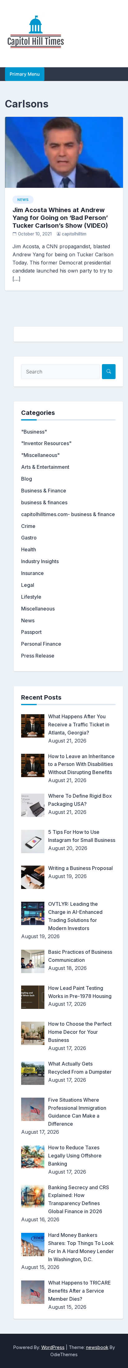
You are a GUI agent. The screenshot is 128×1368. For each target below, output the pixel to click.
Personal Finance (41, 644)
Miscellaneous (38, 609)
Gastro (29, 537)
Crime (28, 526)
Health (28, 549)
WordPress (53, 1347)
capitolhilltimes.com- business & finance (68, 514)
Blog (26, 479)
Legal (27, 585)
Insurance (32, 573)
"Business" (34, 432)
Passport (31, 632)
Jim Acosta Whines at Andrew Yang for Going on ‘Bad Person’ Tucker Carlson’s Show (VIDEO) (60, 217)
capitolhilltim (74, 233)
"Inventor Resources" (46, 443)
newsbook (97, 1347)
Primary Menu (25, 74)
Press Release (37, 656)
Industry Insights (40, 561)
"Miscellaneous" (40, 455)
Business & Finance (43, 490)
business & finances (44, 502)
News (23, 199)
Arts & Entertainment (45, 467)
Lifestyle (31, 597)
